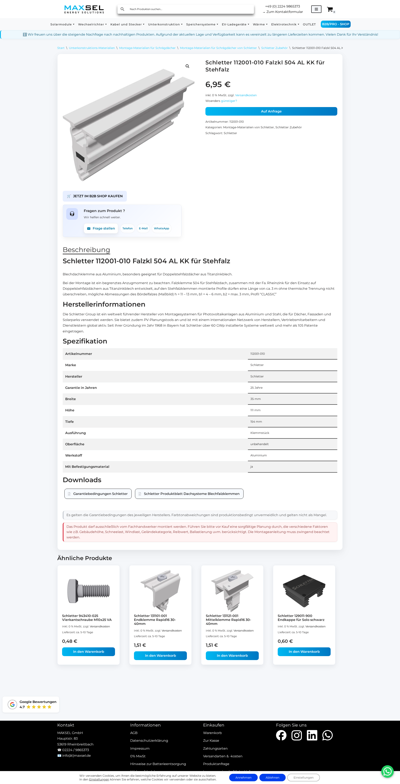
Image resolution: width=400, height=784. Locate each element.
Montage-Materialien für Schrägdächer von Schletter (218, 48)
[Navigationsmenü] (316, 9)
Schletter (230, 133)
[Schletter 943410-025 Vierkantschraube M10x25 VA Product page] (88, 591)
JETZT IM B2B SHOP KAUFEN (95, 196)
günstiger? (229, 101)
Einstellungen (99, 779)
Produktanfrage (216, 764)
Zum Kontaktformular (282, 12)
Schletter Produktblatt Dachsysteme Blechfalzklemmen (192, 494)
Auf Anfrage (271, 111)
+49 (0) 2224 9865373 (282, 6)
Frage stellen (104, 228)
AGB (134, 733)
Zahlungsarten (215, 748)
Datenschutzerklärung (149, 741)
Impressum (140, 748)
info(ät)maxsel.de (76, 756)
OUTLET (309, 24)
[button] (73, 24)
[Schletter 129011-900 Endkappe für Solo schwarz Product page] (304, 591)
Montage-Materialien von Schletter (248, 127)
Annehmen (243, 777)
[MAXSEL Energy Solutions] (84, 9)
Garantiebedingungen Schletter (100, 494)
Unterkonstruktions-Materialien (92, 48)
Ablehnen (272, 777)
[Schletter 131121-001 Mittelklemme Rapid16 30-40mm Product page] (232, 591)
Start (61, 48)
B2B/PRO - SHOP (335, 24)
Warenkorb (212, 733)
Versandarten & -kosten (222, 756)
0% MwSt (138, 756)
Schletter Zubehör (274, 48)
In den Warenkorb (88, 652)
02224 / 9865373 (75, 750)
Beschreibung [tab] (86, 250)
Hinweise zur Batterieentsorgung (158, 764)
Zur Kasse (211, 741)
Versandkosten (246, 95)
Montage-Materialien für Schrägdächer (147, 48)
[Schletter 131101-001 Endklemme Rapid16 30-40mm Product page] (160, 591)
